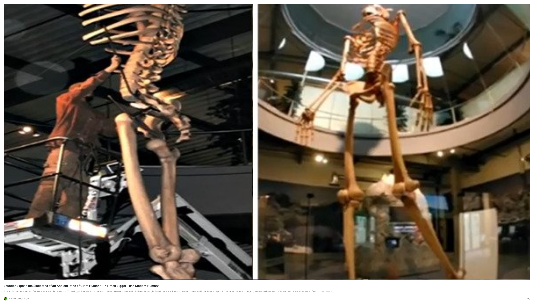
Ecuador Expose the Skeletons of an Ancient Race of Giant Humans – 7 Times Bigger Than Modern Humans (81, 286)
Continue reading (326, 291)
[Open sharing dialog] (528, 298)
